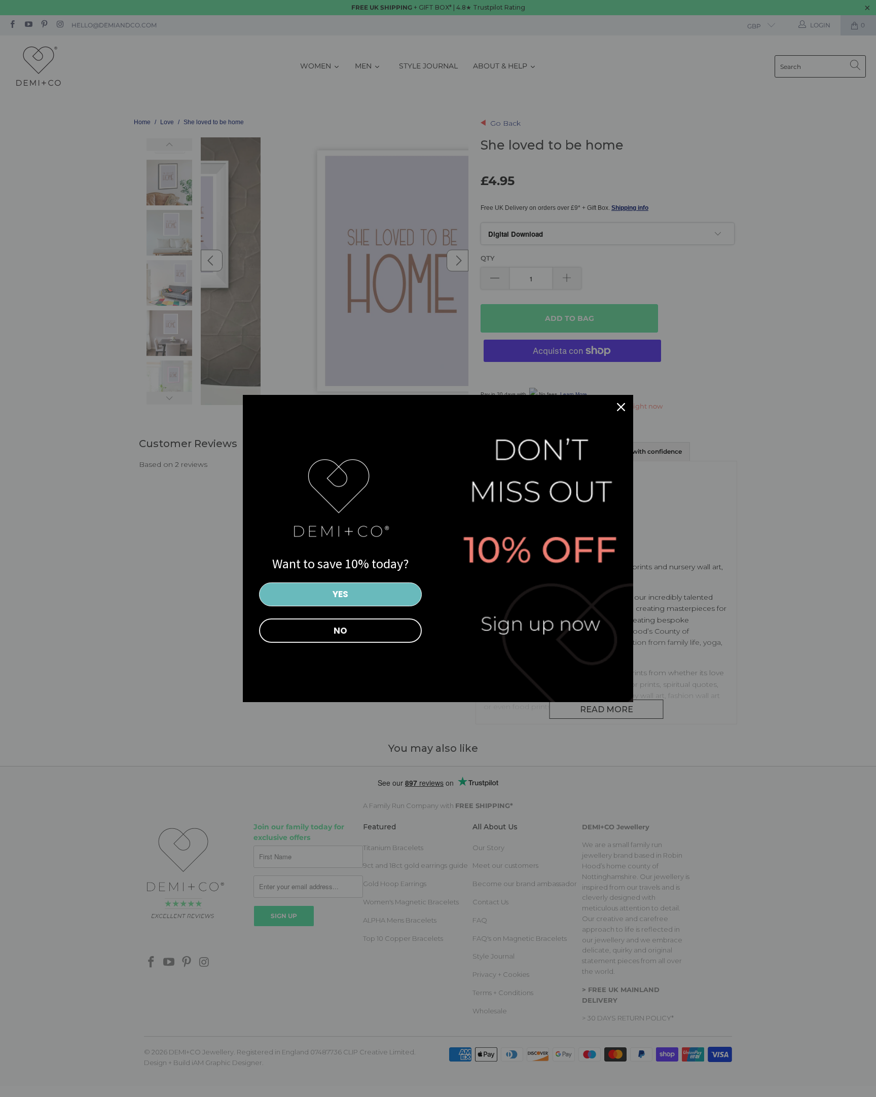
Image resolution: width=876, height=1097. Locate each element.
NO (340, 631)
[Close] (621, 407)
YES (340, 594)
